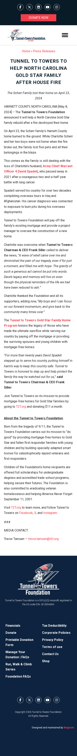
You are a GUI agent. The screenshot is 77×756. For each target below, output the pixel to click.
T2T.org (21, 406)
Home (26, 51)
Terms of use (52, 647)
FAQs (25, 657)
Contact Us (50, 654)
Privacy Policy (52, 640)
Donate (11, 633)
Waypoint (69, 727)
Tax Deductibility (54, 625)
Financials (13, 625)
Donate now (38, 18)
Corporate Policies (56, 633)
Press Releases (44, 51)
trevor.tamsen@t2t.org (43, 539)
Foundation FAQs (18, 676)
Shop (46, 661)
